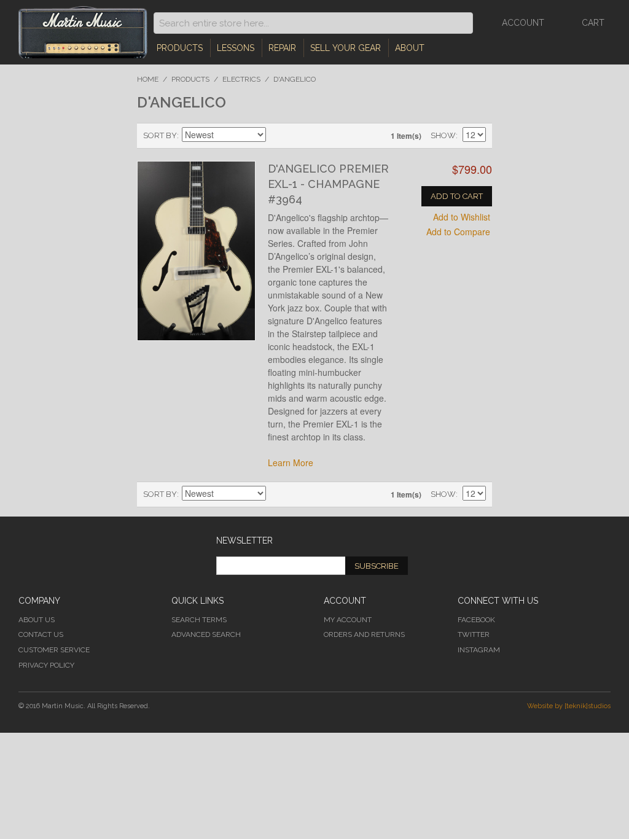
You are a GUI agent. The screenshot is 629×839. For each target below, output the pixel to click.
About (409, 48)
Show (443, 135)
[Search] (460, 23)
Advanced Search (206, 634)
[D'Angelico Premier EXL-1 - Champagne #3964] (196, 251)
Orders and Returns (364, 634)
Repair (282, 48)
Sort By (160, 135)
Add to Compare (458, 231)
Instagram (479, 650)
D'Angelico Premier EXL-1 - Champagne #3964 (328, 184)
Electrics (241, 79)
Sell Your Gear (345, 48)
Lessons (235, 48)
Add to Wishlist (461, 217)
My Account (348, 619)
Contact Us (40, 634)
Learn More (290, 462)
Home (147, 79)
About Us (36, 619)
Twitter (474, 634)
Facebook (476, 619)
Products (180, 48)
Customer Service (54, 650)
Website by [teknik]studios (569, 706)
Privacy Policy (46, 665)
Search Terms (199, 619)
